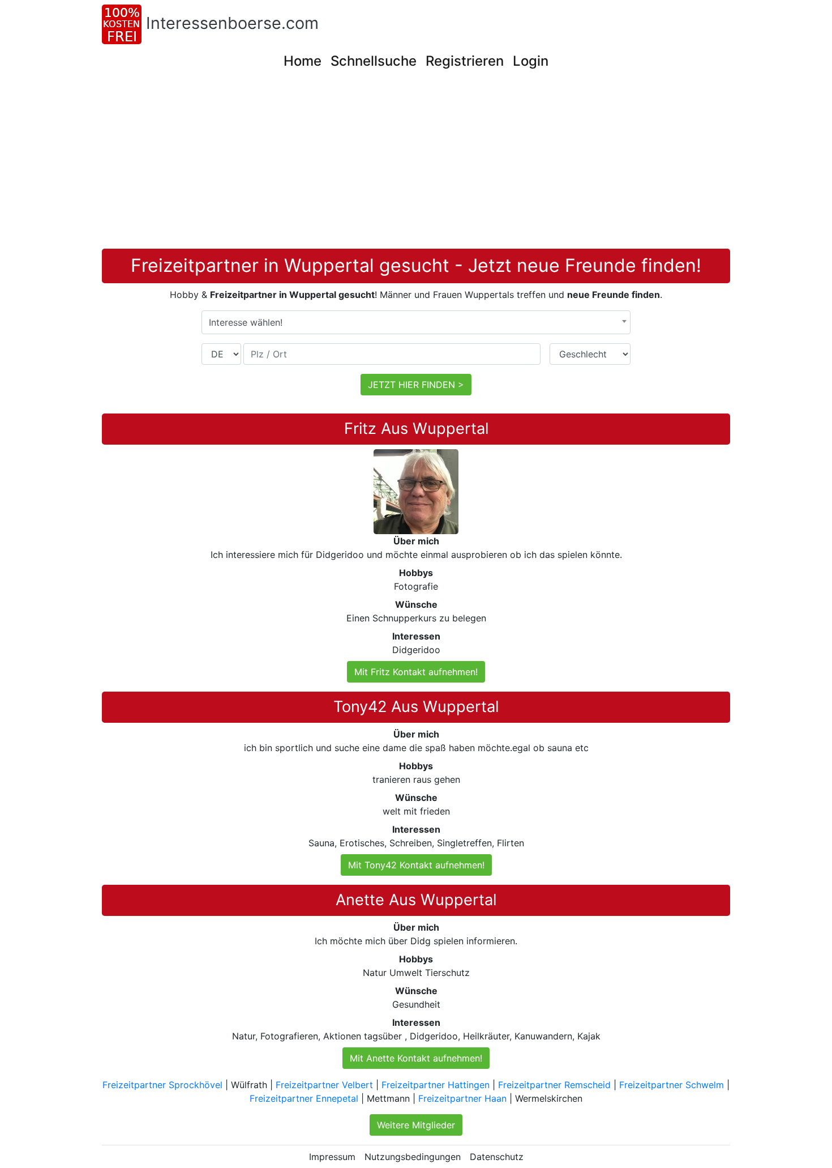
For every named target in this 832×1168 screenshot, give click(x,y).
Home (302, 61)
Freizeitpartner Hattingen (435, 1084)
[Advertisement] (416, 163)
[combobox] (416, 322)
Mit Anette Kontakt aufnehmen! (416, 1058)
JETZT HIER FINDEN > (416, 384)
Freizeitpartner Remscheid (554, 1084)
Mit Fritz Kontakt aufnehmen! (416, 671)
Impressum (332, 1156)
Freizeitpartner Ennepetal (304, 1098)
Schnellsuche (374, 61)
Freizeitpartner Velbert (324, 1084)
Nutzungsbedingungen (412, 1156)
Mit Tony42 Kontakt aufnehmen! (416, 865)
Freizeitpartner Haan (462, 1098)
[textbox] (416, 322)
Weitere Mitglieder (416, 1125)
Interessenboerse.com (232, 23)
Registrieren (465, 61)
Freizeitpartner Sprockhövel (162, 1084)
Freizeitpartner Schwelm (671, 1084)
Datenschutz (497, 1156)
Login (530, 61)
